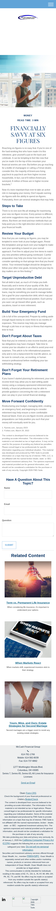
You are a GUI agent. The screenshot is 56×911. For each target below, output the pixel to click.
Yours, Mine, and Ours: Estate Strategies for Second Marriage (28, 724)
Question (6, 520)
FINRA (30, 856)
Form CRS (31, 793)
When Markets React (28, 662)
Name (7, 488)
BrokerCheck (31, 799)
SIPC (36, 856)
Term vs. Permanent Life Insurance (28, 602)
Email (7, 504)
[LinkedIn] (4, 899)
